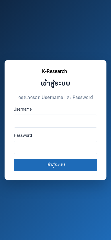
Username (23, 109)
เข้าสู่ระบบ (55, 165)
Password (23, 135)
